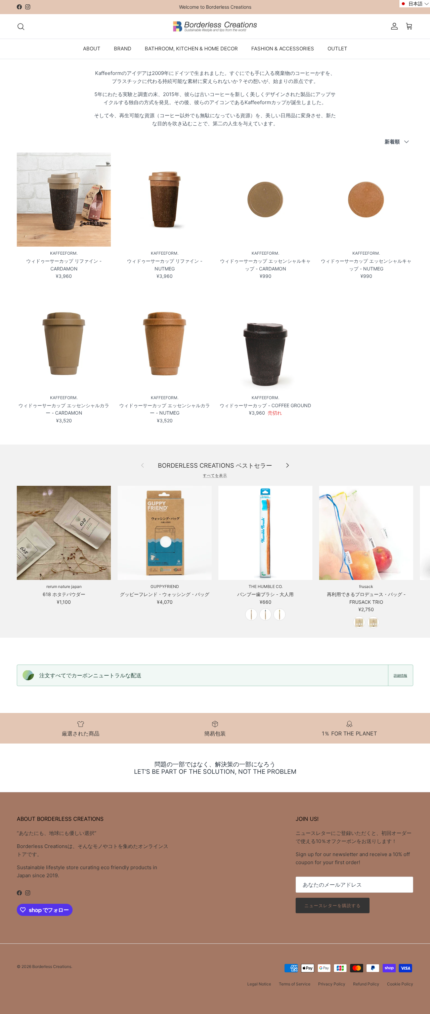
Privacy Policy (331, 983)
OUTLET (337, 48)
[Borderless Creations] (215, 26)
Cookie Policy (400, 983)
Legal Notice (259, 983)
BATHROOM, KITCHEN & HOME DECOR (191, 48)
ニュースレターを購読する (332, 905)
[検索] (21, 27)
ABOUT (91, 48)
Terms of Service (294, 983)
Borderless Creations (51, 966)
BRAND (122, 48)
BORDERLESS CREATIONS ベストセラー (215, 465)
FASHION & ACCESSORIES (282, 48)
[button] (414, 3)
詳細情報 (400, 675)
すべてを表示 (215, 475)
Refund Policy (366, 983)
